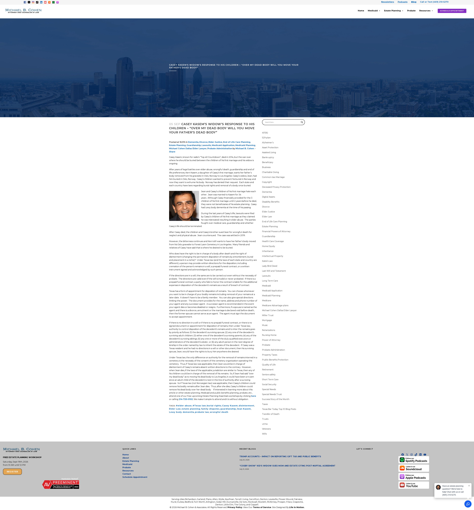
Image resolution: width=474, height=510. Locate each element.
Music (265, 325)
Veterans (266, 429)
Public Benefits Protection (275, 360)
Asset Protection (270, 147)
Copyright (267, 182)
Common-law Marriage (273, 177)
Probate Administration (219, 148)
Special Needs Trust (272, 394)
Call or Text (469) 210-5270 (434, 2)
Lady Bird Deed (269, 266)
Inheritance (268, 251)
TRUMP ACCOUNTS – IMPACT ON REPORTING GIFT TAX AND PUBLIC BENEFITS (280, 456)
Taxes (265, 404)
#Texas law (199, 405)
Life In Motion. (296, 507)
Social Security (269, 384)
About (125, 458)
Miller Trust (268, 315)
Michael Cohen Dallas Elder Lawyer (188, 148)
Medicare (266, 300)
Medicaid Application (223, 145)
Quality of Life (269, 365)
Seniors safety (269, 374)
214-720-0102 (186, 399)
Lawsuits (206, 145)
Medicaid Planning (245, 145)
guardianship (228, 409)
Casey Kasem (230, 405)
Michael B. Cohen (245, 148)
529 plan (266, 137)
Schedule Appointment (452, 11)
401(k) (265, 133)
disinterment (246, 405)
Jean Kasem (244, 409)
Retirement (268, 369)
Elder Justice (215, 142)
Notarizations (268, 330)
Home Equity (268, 246)
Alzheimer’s (268, 142)
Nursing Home (269, 335)
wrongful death (219, 412)
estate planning (191, 409)
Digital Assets (268, 197)
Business (266, 167)
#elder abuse (184, 405)
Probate (411, 11)
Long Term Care (270, 281)
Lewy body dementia (181, 412)
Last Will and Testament (274, 271)
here (253, 396)
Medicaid (373, 11)
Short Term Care (270, 379)
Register (12, 472)
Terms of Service (262, 507)
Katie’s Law (267, 261)
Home (361, 11)
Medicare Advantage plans (275, 305)
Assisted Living (269, 152)
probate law (202, 412)
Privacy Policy (234, 507)
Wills (264, 434)
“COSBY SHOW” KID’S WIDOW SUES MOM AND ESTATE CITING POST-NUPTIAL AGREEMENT (287, 466)
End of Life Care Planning (236, 142)
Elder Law (175, 409)
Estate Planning (392, 11)
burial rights (214, 405)
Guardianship (194, 145)
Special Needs (269, 389)
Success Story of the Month (275, 399)
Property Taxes (269, 355)
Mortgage (267, 320)
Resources (424, 11)
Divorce (203, 142)
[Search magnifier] (302, 122)
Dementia (193, 142)
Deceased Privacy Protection (276, 187)
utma (264, 424)
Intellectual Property (272, 256)
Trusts (265, 419)
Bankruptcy (268, 157)
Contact (126, 474)
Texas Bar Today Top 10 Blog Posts (279, 409)
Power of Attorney (271, 340)
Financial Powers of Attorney (276, 231)
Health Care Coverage (273, 241)
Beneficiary (267, 162)
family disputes (210, 409)
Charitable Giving (270, 172)
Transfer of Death (270, 414)
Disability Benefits (270, 202)
